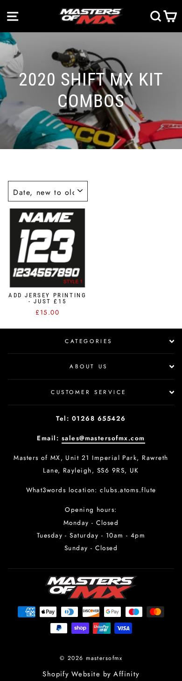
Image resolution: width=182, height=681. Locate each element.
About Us (88, 366)
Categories (88, 341)
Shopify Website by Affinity (91, 674)
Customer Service (88, 392)
